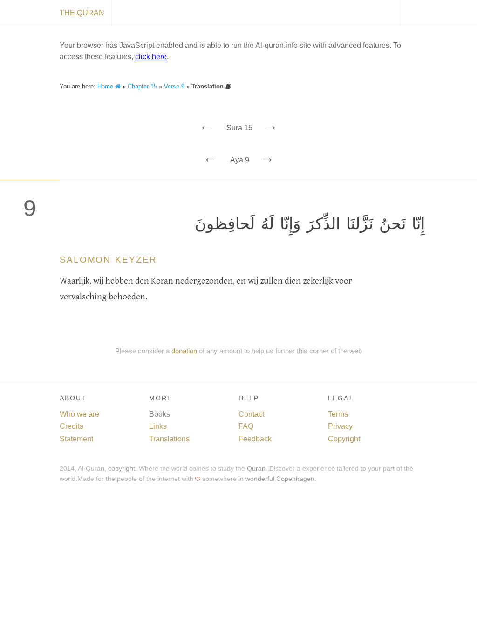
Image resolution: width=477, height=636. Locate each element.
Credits (71, 426)
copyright (121, 468)
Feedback (255, 439)
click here (151, 57)
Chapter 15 (142, 86)
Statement (76, 439)
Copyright (344, 439)
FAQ (245, 426)
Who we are (79, 414)
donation (184, 351)
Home (106, 86)
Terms (338, 414)
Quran (256, 468)
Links (158, 426)
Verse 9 (174, 86)
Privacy (340, 426)
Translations (169, 439)
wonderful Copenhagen (279, 478)
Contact (251, 414)
